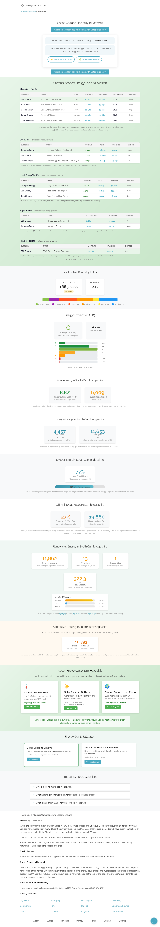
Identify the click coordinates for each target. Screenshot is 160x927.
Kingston (85, 911)
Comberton (25, 906)
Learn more (71, 708)
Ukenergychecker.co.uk (35, 5)
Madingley (55, 900)
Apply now (33, 759)
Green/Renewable (89, 59)
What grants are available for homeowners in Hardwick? (62, 803)
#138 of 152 (92, 614)
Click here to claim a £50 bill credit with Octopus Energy (80, 30)
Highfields (24, 900)
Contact (107, 921)
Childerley (116, 900)
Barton (23, 911)
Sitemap (123, 921)
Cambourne (117, 911)
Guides (50, 921)
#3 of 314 (62, 614)
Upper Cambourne (120, 906)
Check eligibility (93, 762)
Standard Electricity (61, 59)
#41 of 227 (76, 614)
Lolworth (55, 911)
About (36, 921)
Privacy (79, 921)
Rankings (64, 921)
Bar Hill (84, 906)
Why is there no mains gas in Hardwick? (54, 787)
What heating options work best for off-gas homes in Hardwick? (65, 795)
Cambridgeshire (28, 11)
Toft (52, 906)
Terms (93, 921)
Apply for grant (32, 707)
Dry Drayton (86, 900)
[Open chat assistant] (154, 921)
